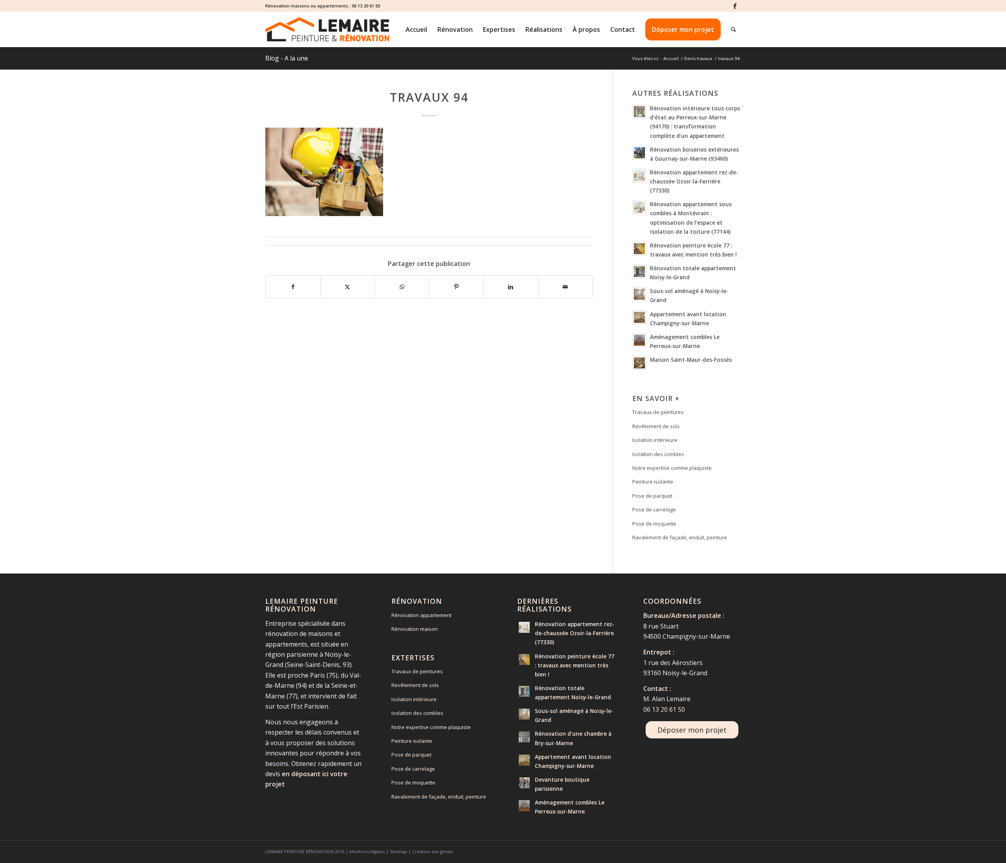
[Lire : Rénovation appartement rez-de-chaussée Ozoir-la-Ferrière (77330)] (639, 176)
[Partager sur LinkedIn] (511, 287)
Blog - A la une (286, 58)
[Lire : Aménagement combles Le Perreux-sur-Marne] (639, 340)
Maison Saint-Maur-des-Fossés (691, 359)
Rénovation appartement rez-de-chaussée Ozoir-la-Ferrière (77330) (694, 181)
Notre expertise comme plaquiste (672, 467)
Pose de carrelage (654, 509)
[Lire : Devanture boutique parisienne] (524, 783)
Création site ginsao (432, 851)
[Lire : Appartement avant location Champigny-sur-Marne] (639, 317)
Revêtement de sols (656, 426)
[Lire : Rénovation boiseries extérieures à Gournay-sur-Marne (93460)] (639, 153)
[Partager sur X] (348, 287)
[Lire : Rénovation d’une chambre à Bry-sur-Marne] (524, 737)
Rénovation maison (414, 628)
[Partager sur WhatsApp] (402, 287)
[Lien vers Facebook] (735, 6)
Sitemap (398, 851)
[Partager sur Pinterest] (457, 287)
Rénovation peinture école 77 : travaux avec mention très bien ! (574, 665)
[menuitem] (416, 29)
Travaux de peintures (658, 412)
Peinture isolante (652, 481)
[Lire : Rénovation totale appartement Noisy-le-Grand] (639, 271)
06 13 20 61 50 (366, 6)
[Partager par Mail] (565, 287)
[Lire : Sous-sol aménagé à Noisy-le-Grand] (639, 294)
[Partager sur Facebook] (293, 287)
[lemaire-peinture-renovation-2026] (327, 29)
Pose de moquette (654, 523)
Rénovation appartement (421, 615)
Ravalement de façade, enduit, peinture (679, 537)
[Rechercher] (733, 29)
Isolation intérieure (654, 439)
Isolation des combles (658, 454)
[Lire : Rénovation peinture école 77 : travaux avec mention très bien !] (639, 249)
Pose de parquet (652, 495)
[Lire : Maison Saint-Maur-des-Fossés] (639, 363)
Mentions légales (367, 851)
